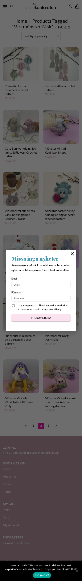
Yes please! (42, 574)
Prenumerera (41, 317)
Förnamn (16, 292)
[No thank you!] (77, 572)
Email (14, 278)
